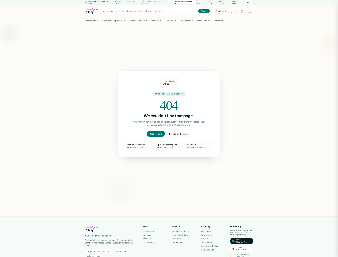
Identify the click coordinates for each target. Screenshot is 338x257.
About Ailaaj (206, 231)
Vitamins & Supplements (112, 20)
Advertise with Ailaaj (209, 246)
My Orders (210, 2)
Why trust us (206, 235)
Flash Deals (218, 20)
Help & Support (221, 2)
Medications (91, 20)
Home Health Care (137, 20)
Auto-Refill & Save (180, 235)
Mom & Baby (202, 20)
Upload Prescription (180, 231)
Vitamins (147, 235)
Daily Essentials (186, 20)
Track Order (198, 2)
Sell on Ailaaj (235, 2)
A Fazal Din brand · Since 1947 (183, 2)
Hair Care (155, 20)
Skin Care (169, 20)
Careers (204, 238)
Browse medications (178, 134)
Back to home (155, 134)
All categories (108, 11)
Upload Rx (222, 11)
